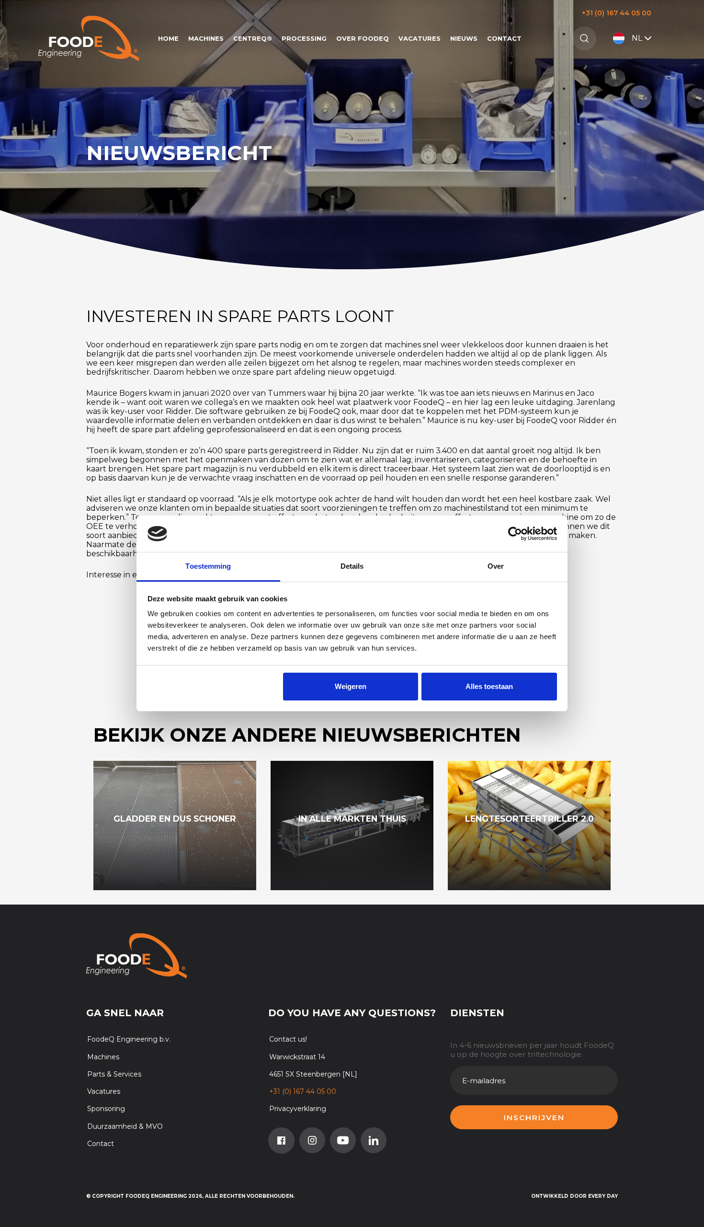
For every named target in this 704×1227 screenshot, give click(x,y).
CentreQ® (252, 38)
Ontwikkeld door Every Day (574, 1196)
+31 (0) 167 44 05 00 (616, 13)
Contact (504, 38)
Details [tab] (352, 566)
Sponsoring (106, 1108)
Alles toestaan (489, 686)
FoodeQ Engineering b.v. (128, 1039)
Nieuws (463, 38)
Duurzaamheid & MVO (125, 1126)
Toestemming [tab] (208, 566)
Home (168, 38)
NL (637, 38)
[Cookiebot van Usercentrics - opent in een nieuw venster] (515, 534)
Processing (304, 38)
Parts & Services (114, 1074)
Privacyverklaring (297, 1108)
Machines (206, 38)
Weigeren (350, 686)
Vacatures (419, 38)
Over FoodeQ (362, 38)
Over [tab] (496, 566)
